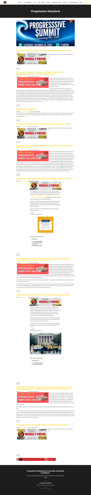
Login (86, 2)
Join (34, 2)
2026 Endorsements (73, 2)
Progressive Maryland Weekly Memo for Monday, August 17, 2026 (43, 124)
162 (49, 459)
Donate (48, 2)
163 (52, 459)
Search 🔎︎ (65, 2)
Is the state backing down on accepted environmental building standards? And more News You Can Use (42, 259)
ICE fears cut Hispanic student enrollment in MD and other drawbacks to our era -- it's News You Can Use (40, 73)
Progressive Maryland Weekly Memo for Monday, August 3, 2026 (43, 295)
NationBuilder (48, 488)
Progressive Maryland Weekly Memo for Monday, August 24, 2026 (43, 50)
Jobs (81, 2)
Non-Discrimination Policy (38, 475)
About (19, 2)
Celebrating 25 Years (56, 2)
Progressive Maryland (25, 111)
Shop (39, 2)
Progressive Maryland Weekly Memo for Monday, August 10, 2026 (43, 179)
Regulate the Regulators (26, 109)
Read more (18, 103)
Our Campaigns (27, 2)
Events (43, 2)
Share (18, 68)
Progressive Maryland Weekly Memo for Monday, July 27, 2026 (42, 425)
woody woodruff (24, 53)
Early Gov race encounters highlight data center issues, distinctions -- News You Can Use (45, 147)
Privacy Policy (50, 475)
